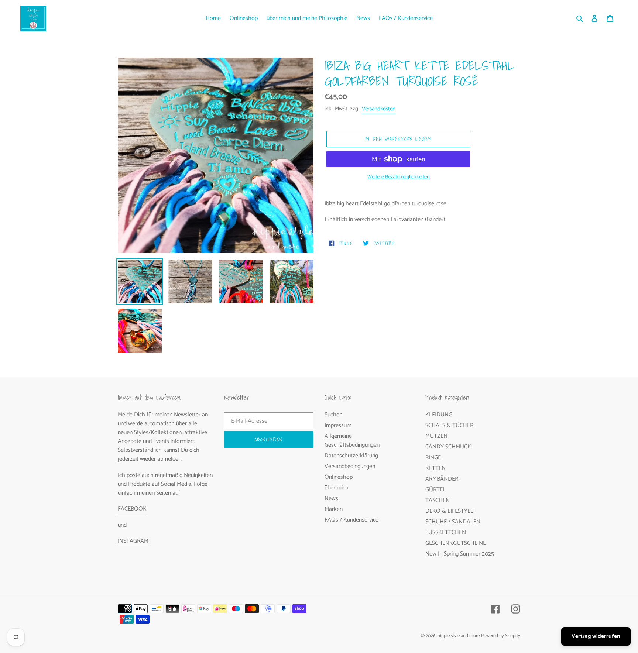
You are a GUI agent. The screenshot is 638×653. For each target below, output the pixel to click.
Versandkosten (378, 108)
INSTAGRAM (133, 541)
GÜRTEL (435, 490)
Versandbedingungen (350, 466)
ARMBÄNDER (441, 479)
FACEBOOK (132, 509)
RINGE (433, 458)
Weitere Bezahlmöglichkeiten (398, 177)
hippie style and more (459, 636)
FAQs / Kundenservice (351, 520)
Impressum (338, 425)
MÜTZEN (436, 436)
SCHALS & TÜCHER (449, 425)
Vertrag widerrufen (596, 636)
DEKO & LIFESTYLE (449, 511)
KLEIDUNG (438, 415)
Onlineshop (339, 477)
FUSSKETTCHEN (445, 532)
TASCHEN (437, 500)
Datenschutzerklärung (351, 456)
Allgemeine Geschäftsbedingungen (352, 440)
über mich (337, 488)
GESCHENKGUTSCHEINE (455, 543)
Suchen (333, 415)
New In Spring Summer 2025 (459, 554)
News (331, 499)
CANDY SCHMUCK (448, 447)
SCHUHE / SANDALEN (452, 522)
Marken (334, 509)
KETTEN (435, 468)
